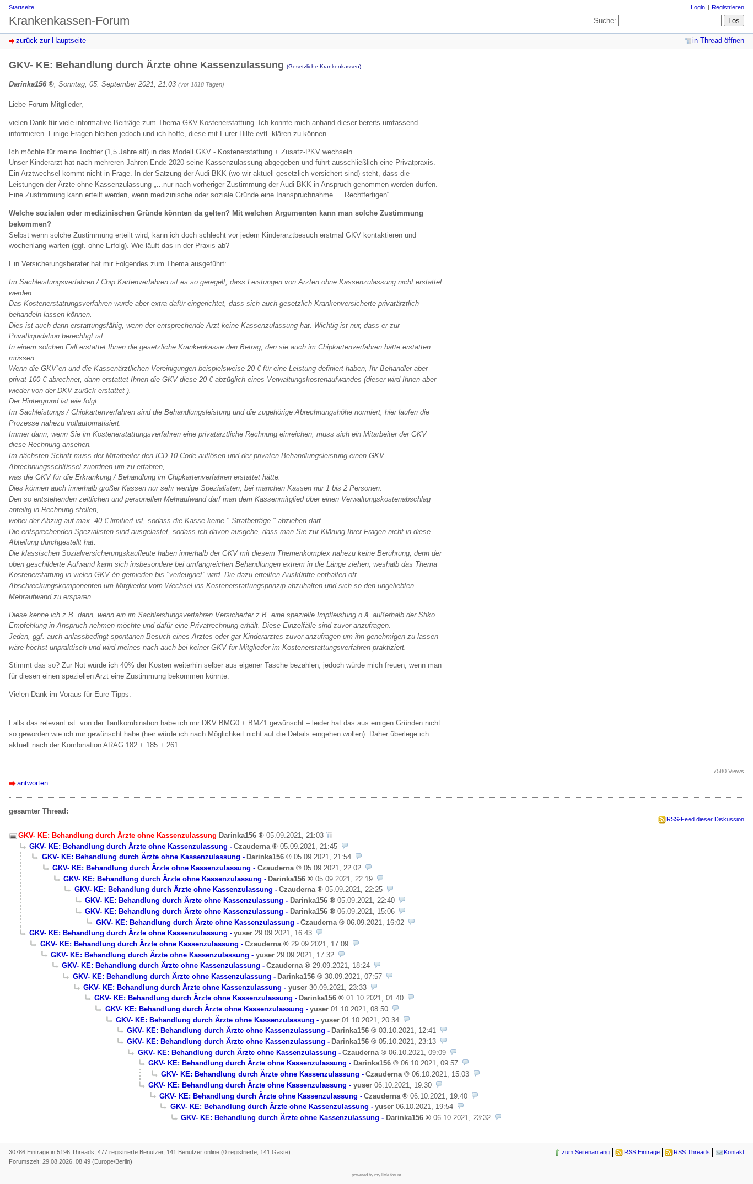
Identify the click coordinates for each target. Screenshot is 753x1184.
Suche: (605, 21)
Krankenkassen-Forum (69, 21)
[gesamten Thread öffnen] (329, 835)
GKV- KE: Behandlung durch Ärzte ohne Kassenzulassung (128, 846)
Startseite (21, 7)
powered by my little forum (376, 1174)
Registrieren (728, 7)
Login (698, 7)
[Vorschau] (345, 846)
